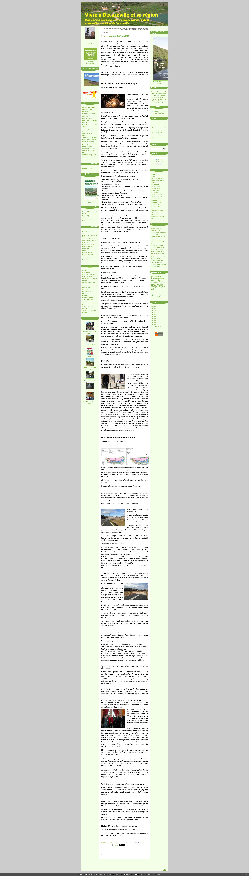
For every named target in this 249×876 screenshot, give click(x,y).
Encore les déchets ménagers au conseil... (88, 133)
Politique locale (155, 198)
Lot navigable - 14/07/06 (90, 380)
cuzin (83, 107)
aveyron (161, 286)
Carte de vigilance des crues (89, 276)
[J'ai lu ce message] (247, 874)
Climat (153, 174)
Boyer (83, 124)
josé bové (155, 277)
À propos (90, 43)
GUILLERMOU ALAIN (88, 143)
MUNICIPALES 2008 (156, 194)
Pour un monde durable (88, 301)
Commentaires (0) (130, 842)
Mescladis (85, 250)
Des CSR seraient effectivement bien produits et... (158, 241)
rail (152, 289)
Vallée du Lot (154, 214)
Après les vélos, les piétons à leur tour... (89, 150)
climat (153, 279)
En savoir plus (157, 874)
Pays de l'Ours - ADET (88, 252)
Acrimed (84, 270)
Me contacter (159, 27)
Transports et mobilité (157, 210)
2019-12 (153, 310)
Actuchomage (86, 272)
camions (162, 283)
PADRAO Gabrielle (87, 118)
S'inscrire (160, 160)
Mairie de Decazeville (88, 168)
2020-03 (153, 308)
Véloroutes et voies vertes (158, 216)
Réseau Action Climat (88, 258)
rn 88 (161, 277)
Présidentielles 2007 (156, 200)
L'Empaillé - (85, 295)
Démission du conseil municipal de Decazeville (88, 109)
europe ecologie (156, 282)
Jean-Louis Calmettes (88, 113)
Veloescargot (85, 148)
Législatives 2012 (156, 192)
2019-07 (153, 316)
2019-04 (153, 322)
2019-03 (153, 324)
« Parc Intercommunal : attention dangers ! (114, 28)
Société (153, 208)
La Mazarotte (85, 248)
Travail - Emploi (155, 212)
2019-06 (153, 318)
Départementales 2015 (157, 178)
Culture (153, 176)
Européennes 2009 (156, 188)
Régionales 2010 (155, 204)
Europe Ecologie (155, 186)
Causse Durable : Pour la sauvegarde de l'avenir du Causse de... (89, 240)
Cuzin (83, 132)
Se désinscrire (160, 162)
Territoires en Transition (88, 260)
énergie (154, 287)
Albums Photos (93, 318)
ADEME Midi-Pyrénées (88, 274)
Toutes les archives (156, 326)
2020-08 (153, 306)
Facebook (141, 842)
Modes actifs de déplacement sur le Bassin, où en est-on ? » (134, 29)
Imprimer (115, 845)
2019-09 (153, 314)
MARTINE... (90, 356)
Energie (153, 182)
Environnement (155, 184)
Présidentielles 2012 (156, 202)
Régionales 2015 (155, 206)
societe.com (120, 246)
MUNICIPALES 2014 (156, 196)
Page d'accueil (132, 28)
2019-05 (153, 320)
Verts (152, 218)
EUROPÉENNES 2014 (157, 190)
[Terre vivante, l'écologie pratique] (158, 296)
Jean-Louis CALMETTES (89, 137)
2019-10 (153, 312)
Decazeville (157, 285)
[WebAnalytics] (124, 2)
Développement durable (157, 180)
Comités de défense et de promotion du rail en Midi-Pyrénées (89, 291)
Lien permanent (121, 842)
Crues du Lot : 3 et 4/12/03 (90, 391)
